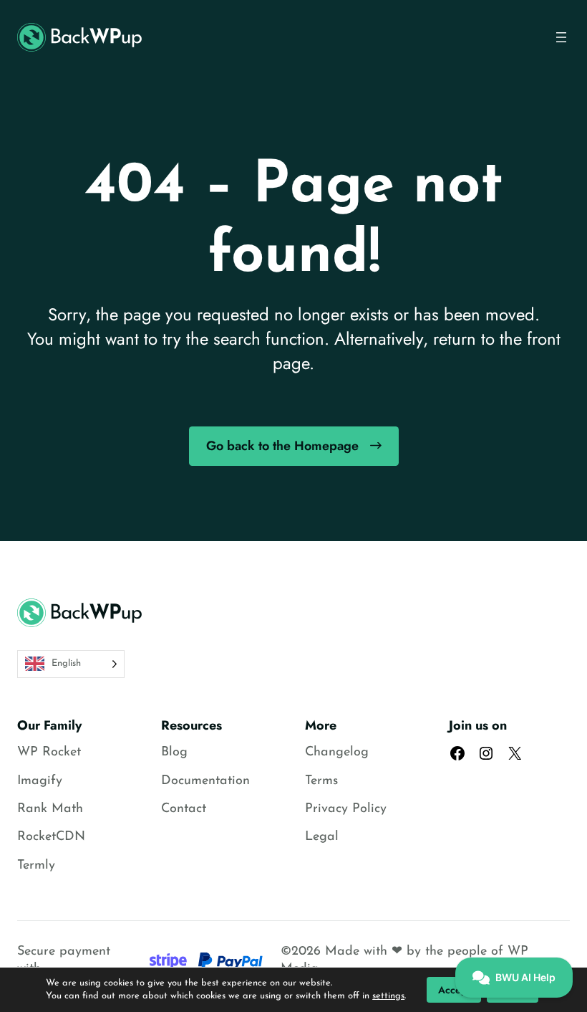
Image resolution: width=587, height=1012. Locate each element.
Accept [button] (454, 990)
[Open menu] (561, 37)
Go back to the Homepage (282, 445)
